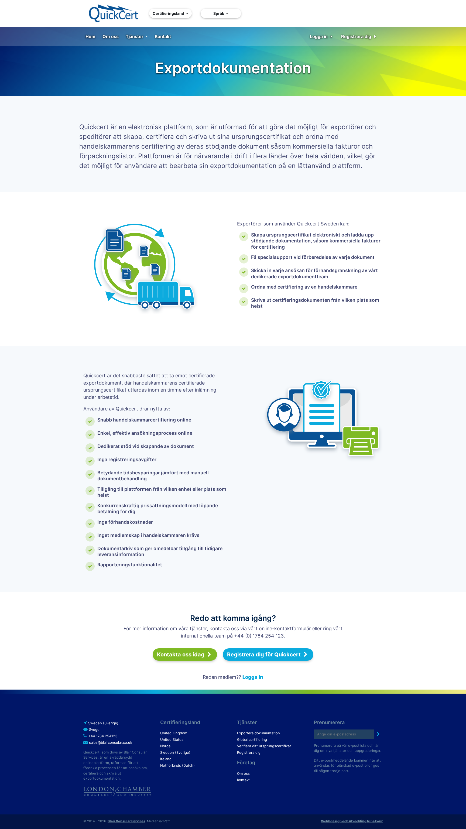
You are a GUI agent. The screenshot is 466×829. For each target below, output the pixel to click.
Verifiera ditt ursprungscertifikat (264, 746)
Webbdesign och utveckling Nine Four (352, 821)
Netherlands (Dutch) (177, 765)
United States (171, 739)
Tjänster (135, 36)
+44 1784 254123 (102, 736)
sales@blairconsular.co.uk (110, 742)
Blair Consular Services (126, 821)
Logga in (319, 36)
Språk (219, 13)
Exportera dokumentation (258, 733)
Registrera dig (356, 36)
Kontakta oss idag (181, 654)
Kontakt (163, 36)
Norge (165, 746)
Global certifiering (252, 739)
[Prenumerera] (378, 734)
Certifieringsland (169, 13)
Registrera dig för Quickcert (264, 654)
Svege (94, 729)
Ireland (166, 759)
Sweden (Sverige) (103, 723)
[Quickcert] (113, 13)
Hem (90, 36)
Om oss (110, 36)
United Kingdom (173, 733)
